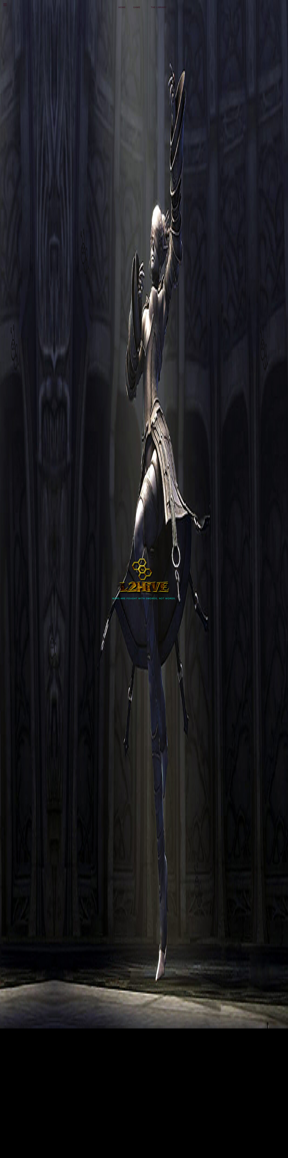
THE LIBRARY (159, 7)
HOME (122, 7)
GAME (136, 7)
